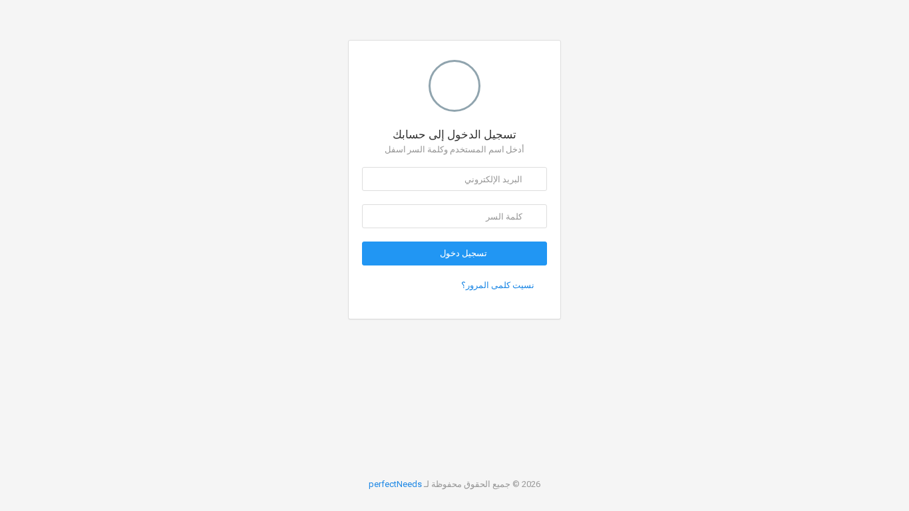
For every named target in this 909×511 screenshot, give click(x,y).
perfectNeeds (395, 484)
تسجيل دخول (462, 253)
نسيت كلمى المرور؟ (497, 285)
